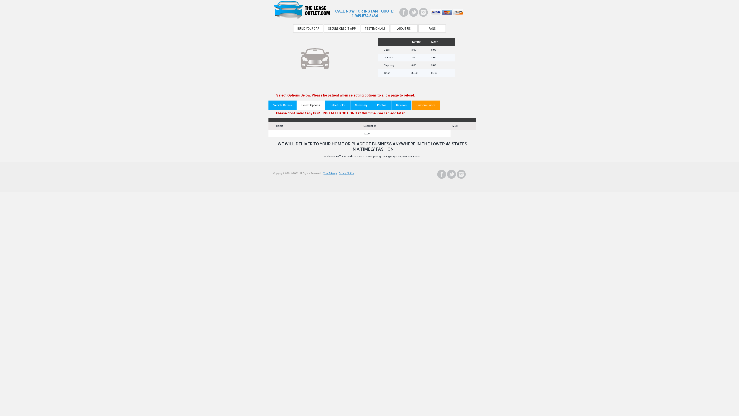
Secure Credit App (342, 28)
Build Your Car (308, 28)
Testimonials (375, 28)
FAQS (432, 28)
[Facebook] (403, 12)
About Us (404, 28)
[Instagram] (423, 12)
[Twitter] (413, 12)
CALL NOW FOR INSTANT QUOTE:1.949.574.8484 (364, 13)
